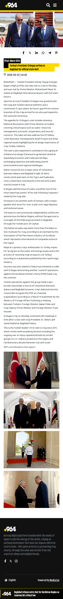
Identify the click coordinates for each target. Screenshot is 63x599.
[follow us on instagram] (16, 562)
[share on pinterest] (56, 53)
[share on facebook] (23, 53)
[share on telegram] (50, 53)
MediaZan (54, 580)
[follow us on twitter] (10, 562)
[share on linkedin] (36, 53)
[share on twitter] (30, 53)
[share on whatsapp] (43, 53)
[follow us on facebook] (5, 562)
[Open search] (48, 5)
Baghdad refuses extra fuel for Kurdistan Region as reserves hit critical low (36, 594)
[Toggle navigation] (55, 5)
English (12, 580)
